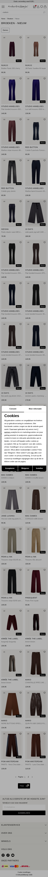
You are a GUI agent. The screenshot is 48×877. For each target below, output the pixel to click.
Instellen (39, 468)
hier (32, 453)
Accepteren (9, 468)
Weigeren (25, 468)
